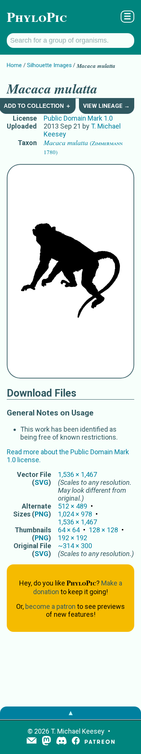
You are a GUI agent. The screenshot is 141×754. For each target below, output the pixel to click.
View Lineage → (106, 106)
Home (14, 65)
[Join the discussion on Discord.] (61, 741)
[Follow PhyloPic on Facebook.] (76, 741)
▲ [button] (70, 713)
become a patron (50, 606)
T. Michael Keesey (78, 731)
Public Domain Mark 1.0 (78, 118)
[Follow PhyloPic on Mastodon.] (46, 741)
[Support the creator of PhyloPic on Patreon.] (100, 741)
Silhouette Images (49, 65)
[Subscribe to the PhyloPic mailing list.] (31, 741)
